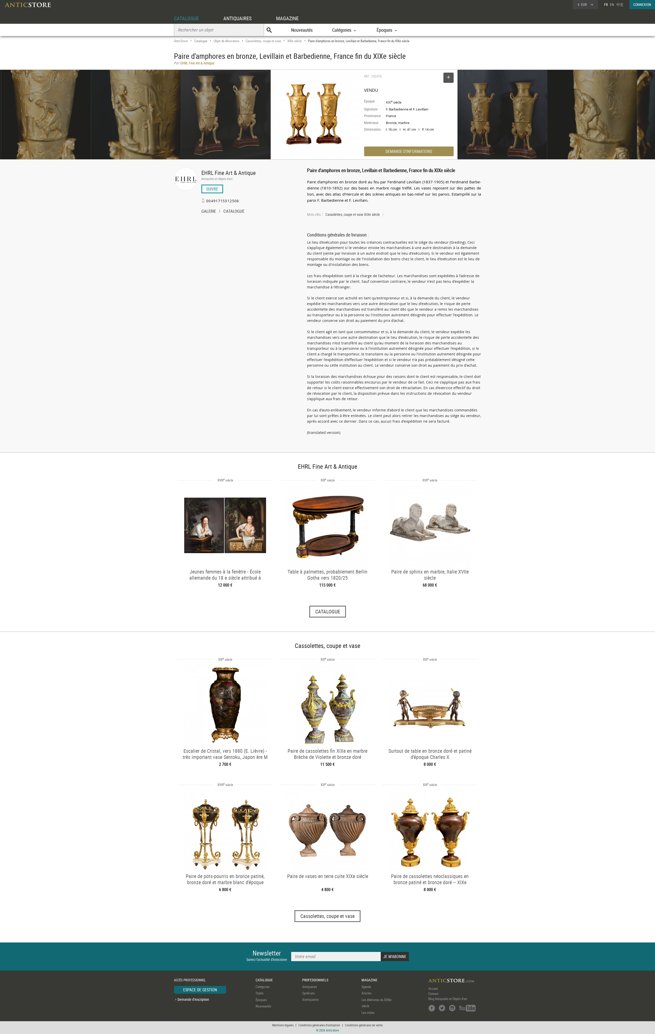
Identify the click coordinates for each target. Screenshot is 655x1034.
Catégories (263, 986)
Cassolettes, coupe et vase (263, 41)
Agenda (366, 986)
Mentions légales (282, 1025)
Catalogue (200, 41)
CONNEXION (642, 4)
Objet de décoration (226, 41)
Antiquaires (309, 986)
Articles (367, 993)
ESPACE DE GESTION (200, 990)
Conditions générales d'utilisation (319, 1025)
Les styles (368, 1012)
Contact (433, 993)
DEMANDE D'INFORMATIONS (409, 151)
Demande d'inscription (193, 999)
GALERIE (208, 211)
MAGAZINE (287, 18)
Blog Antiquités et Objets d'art (447, 998)
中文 (620, 4)
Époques (261, 999)
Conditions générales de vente (364, 1025)
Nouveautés (302, 30)
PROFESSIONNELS (315, 979)
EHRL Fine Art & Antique (228, 172)
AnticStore (181, 41)
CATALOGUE (186, 18)
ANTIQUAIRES (237, 18)
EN (612, 4)
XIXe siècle (294, 41)
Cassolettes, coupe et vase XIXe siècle (352, 214)
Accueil (433, 988)
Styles (260, 993)
